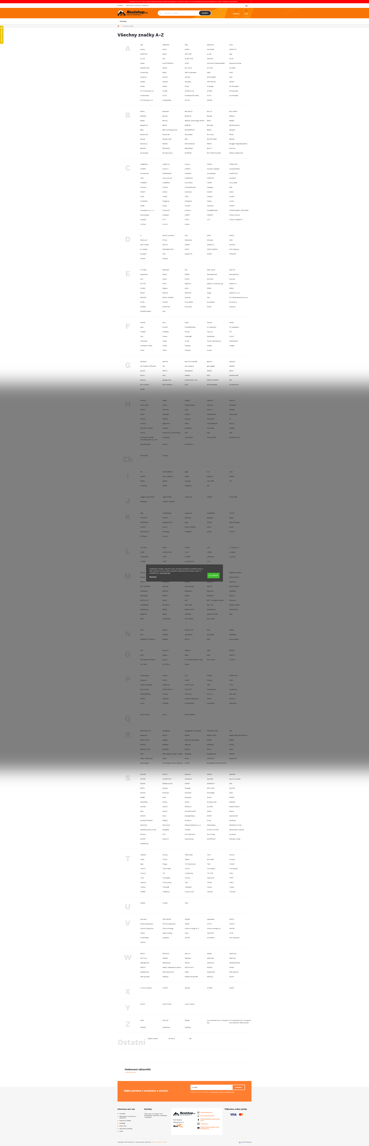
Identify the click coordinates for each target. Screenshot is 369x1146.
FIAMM (142, 332)
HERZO (165, 419)
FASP (187, 322)
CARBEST (143, 183)
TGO (208, 864)
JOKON (209, 497)
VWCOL (143, 942)
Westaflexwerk (234, 963)
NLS (141, 635)
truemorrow (189, 892)
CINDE (164, 196)
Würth (231, 977)
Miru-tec (210, 605)
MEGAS (165, 591)
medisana (144, 591)
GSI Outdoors (167, 384)
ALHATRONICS (167, 63)
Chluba (165, 455)
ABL (141, 45)
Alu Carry (188, 68)
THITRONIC (211, 869)
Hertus (142, 419)
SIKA (231, 793)
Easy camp (211, 270)
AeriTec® (210, 49)
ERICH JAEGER (167, 297)
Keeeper (210, 518)
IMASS (142, 476)
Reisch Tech (144, 740)
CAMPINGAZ (167, 173)
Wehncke (210, 958)
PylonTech (233, 703)
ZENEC (187, 1020)
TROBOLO (166, 892)
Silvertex (188, 797)
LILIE (187, 552)
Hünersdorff (211, 437)
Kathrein (188, 518)
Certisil (209, 192)
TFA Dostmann (190, 864)
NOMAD (165, 635)
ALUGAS (232, 68)
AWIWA (209, 100)
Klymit (164, 527)
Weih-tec (232, 958)
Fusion (209, 350)
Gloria (142, 375)
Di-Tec (164, 240)
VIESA (142, 933)
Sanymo (188, 774)
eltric (187, 288)
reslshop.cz (204, 1124)
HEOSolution (211, 414)
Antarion (143, 77)
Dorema (232, 245)
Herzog (187, 419)
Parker (164, 675)
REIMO (187, 735)
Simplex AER (211, 802)
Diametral (188, 240)
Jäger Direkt (167, 497)
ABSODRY (165, 45)
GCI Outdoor (189, 366)
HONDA (165, 428)
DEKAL (231, 235)
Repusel (188, 745)
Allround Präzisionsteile (216, 63)
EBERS (187, 274)
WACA (142, 953)
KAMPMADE (166, 513)
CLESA (231, 196)
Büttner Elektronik (236, 153)
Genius (142, 371)
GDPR (121, 1131)
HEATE (142, 410)
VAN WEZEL (166, 919)
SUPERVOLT (211, 839)
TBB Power (189, 855)
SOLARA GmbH (190, 811)
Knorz (209, 527)
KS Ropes (143, 536)
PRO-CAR (232, 694)
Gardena (143, 361)
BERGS (231, 121)
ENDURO (188, 293)
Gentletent (189, 371)
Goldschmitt (233, 375)
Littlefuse (210, 557)
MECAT (209, 586)
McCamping (189, 586)
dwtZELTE (188, 254)
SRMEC (165, 820)
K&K (141, 513)
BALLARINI (233, 111)
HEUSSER (210, 419)
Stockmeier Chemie (236, 830)
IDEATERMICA (167, 472)
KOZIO (209, 532)
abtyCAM (210, 45)
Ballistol (143, 116)
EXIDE (209, 307)
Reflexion (143, 735)
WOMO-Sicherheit (191, 977)
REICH (164, 735)
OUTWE (232, 660)
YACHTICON (166, 1004)
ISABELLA (188, 486)
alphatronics (145, 68)
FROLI (164, 350)
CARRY (209, 183)
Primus (165, 694)
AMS (208, 72)
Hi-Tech (143, 423)
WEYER (209, 967)
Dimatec (210, 240)
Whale (231, 967)
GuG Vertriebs (212, 384)
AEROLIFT (233, 49)
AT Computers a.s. (147, 91)
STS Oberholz (190, 834)
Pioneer (210, 680)
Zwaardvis (166, 1027)
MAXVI (142, 582)
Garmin (165, 361)
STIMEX (188, 830)
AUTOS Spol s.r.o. (146, 100)
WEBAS (165, 958)
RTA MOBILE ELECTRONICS (172, 763)
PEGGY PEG (233, 675)
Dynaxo (165, 258)
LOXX (164, 561)
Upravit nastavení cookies (159, 1142)
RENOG (142, 745)
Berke (164, 125)
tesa (141, 864)
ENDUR (165, 293)
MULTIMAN (189, 619)
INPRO (164, 481)
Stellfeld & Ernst (235, 825)
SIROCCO (188, 807)
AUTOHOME (233, 95)
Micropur (232, 600)
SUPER (142, 839)
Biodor (209, 130)
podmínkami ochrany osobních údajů (222, 1092)
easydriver (144, 274)
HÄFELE (210, 400)
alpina (164, 68)
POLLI (231, 685)
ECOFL (187, 279)
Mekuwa (210, 591)
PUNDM (165, 703)
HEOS (142, 414)
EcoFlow (210, 279)
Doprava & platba (125, 1120)
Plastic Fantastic (146, 685)
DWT (164, 254)
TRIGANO (188, 887)
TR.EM (209, 882)
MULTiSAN (211, 619)
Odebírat (238, 1087)
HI (230, 419)
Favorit (209, 322)
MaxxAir (210, 582)
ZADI (142, 1020)
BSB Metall (189, 148)
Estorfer (188, 297)
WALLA (187, 953)
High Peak (166, 423)
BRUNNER (166, 148)
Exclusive (188, 307)
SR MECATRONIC (146, 820)
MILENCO (166, 605)
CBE (230, 187)
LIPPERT (188, 557)
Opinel (164, 655)
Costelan (165, 215)
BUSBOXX (188, 153)
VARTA (231, 919)
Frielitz (209, 346)
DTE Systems (234, 249)
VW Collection (234, 938)
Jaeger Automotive (147, 497)
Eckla (164, 279)
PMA (208, 685)
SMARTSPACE (234, 807)
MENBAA (232, 591)
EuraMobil (211, 302)
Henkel (231, 410)
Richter (187, 749)
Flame (164, 336)
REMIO (209, 740)
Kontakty (120, 5)
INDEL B (210, 476)
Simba (164, 802)
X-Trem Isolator (146, 988)
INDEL (187, 476)
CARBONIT (166, 183)
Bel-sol (164, 121)
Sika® (142, 797)
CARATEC (210, 178)
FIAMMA (165, 332)
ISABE (164, 486)
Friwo (142, 350)
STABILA (188, 820)
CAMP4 (187, 169)
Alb (163, 59)
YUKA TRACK (189, 1004)
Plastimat (166, 685)
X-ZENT (165, 988)
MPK (231, 614)
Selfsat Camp (167, 783)
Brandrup (143, 144)
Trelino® (165, 887)
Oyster (187, 664)
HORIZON (188, 428)
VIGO (186, 933)
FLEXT (231, 336)
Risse (231, 749)
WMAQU (165, 977)
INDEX (142, 481)
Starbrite (143, 825)
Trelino (142, 887)
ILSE (231, 472)
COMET (232, 206)
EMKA (209, 288)
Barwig (209, 116)
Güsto (142, 389)
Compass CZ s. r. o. (147, 210)
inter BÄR (210, 481)
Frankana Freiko (146, 346)
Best (141, 130)
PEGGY (209, 675)
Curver (165, 224)
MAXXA (187, 582)
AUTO (209, 95)
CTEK (187, 219)
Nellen (164, 630)
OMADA (187, 650)
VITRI (231, 933)
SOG (141, 811)
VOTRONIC (211, 938)
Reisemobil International (238, 735)
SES (230, 783)
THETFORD (166, 869)
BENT (209, 121)
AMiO (164, 72)
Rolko (164, 758)
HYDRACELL (189, 444)
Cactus (187, 164)
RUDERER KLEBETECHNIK (216, 763)
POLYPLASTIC (167, 689)
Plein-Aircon (189, 685)
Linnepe (232, 552)
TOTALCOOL (167, 882)
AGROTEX (143, 54)
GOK (208, 375)
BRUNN (143, 148)
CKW (186, 196)
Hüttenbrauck (234, 437)
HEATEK (165, 410)
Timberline (189, 873)
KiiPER (209, 522)
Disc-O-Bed (144, 245)
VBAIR (187, 924)
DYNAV (209, 254)
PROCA (142, 699)
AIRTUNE (188, 54)
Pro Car (210, 694)
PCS (186, 675)
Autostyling (166, 100)
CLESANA (144, 201)
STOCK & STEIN (213, 830)
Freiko (164, 346)
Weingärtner (144, 963)
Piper (231, 680)
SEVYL (142, 788)
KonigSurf (188, 532)
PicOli (164, 680)
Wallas (209, 953)
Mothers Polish (212, 614)
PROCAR (165, 699)
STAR (209, 820)
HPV (186, 433)
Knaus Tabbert (190, 527)
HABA (164, 400)
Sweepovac (144, 843)
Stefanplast (211, 825)
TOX (186, 882)
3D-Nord (171, 1038)
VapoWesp (210, 919)
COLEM (187, 206)
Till (163, 873)
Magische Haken (235, 572)
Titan (231, 873)
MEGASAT (188, 591)
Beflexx (232, 116)
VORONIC (165, 938)
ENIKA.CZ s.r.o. (234, 293)
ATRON (209, 91)
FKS (141, 336)
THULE (143, 873)
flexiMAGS (211, 336)
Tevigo (164, 864)
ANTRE (187, 77)
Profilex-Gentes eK (192, 699)
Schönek (188, 793)
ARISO (164, 86)
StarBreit (232, 820)
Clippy (209, 201)
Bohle (231, 134)
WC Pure (143, 958)
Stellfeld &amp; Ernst (148, 830)
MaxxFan (232, 582)
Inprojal (187, 481)
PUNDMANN (189, 703)
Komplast (166, 532)
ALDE (231, 59)
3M (190, 1038)
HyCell (164, 444)
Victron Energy (167, 928)
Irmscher (143, 486)
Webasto (188, 958)
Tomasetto (166, 878)
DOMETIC (210, 245)
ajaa (230, 54)
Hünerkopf (189, 437)
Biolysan (232, 130)
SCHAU (143, 793)
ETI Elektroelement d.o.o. (238, 297)
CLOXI (231, 201)
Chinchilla (144, 455)
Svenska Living (234, 839)
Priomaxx (188, 694)
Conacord (166, 210)
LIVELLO (232, 557)
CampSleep (211, 173)
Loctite (142, 561)
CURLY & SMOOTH (236, 219)
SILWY (209, 797)
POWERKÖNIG (145, 694)
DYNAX (142, 258)
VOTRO (187, 938)
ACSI (231, 45)
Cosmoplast (144, 215)
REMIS (231, 740)
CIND (142, 196)
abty (186, 45)
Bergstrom (144, 125)
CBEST (142, 192)
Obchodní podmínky (125, 1128)
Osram (164, 660)
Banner (165, 116)
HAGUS (232, 400)
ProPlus (232, 699)
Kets (186, 522)
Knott (231, 527)
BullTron (232, 148)
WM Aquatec (145, 977)
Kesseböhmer (167, 522)
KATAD (231, 513)
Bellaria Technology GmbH (194, 121)
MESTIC (232, 596)
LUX (208, 561)
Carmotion (189, 183)
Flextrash (143, 341)
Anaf (231, 72)
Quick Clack (144, 714)
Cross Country (234, 215)
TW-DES (232, 892)
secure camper (235, 779)
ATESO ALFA (189, 91)
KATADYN (143, 518)
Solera (231, 811)
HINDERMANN (212, 423)
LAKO (164, 547)
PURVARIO (210, 703)
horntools (210, 428)
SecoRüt (210, 779)
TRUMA (210, 892)
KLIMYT (143, 527)
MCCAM (165, 586)
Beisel (142, 121)
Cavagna (210, 187)
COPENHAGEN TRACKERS (238, 210)
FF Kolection (211, 327)
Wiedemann (144, 972)
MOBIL (164, 609)
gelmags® (210, 366)
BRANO (165, 144)
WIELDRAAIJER (168, 972)
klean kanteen (234, 522)
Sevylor (165, 788)
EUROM (143, 307)
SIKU (164, 797)
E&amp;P (165, 270)
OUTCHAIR (211, 660)
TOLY (142, 878)
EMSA (231, 288)
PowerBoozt (211, 689)
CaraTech (232, 178)
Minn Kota (188, 605)
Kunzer (165, 536)
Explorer (232, 307)
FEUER (164, 327)
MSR (142, 619)
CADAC (209, 164)
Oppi (186, 655)
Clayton (210, 196)
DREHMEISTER (167, 249)
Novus (187, 639)
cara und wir (167, 178)
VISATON (210, 933)
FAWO (231, 322)
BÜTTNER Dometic (214, 153)
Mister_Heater (234, 605)
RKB (141, 754)
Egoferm (188, 284)
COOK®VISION (212, 210)
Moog (164, 614)
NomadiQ (210, 635)
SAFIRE (143, 774)
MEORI (164, 596)
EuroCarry (233, 302)
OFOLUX (165, 650)
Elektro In (232, 284)
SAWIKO (232, 774)
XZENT (231, 988)
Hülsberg (165, 437)
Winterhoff (211, 972)
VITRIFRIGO (144, 938)
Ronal (187, 758)
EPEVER (143, 297)
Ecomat (232, 279)
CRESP (187, 215)
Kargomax (188, 513)
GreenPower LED (191, 380)
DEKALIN (143, 240)
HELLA (209, 410)
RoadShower (211, 754)
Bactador (165, 111)
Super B (165, 839)
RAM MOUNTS (145, 731)
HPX (208, 433)
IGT (208, 472)
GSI (230, 380)
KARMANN (211, 513)
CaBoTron (166, 164)
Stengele (165, 830)
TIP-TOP (210, 873)
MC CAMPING (145, 586)
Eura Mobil (189, 302)
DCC (186, 235)
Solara (164, 811)
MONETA (143, 614)
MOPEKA (188, 614)
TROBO (142, 892)
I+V (141, 472)
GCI (163, 366)
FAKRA (142, 322)
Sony (164, 816)
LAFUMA (143, 547)
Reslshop (210, 745)
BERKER (188, 125)
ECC (141, 279)
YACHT (142, 1004)
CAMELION (233, 164)
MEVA (164, 600)
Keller (231, 518)
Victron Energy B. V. (192, 928)
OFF (141, 650)
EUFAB (164, 302)
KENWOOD (144, 522)
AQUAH (165, 82)
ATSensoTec (144, 95)
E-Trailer (143, 270)
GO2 (163, 375)
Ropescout (233, 758)
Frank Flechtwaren (214, 341)
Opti (208, 655)
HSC (230, 433)
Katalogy (122, 1123)
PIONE (187, 680)
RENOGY (165, 745)
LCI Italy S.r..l (234, 547)
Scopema (188, 779)
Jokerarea (188, 497)
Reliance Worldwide (192, 740)
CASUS (165, 187)
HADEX (187, 400)
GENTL (165, 371)
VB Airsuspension (146, 924)
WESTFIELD (189, 967)
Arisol (187, 86)
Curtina (143, 224)
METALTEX (144, 600)
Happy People (190, 405)
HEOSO (187, 414)
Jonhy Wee (233, 497)
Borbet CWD (166, 139)
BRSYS (209, 144)
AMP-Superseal (190, 72)
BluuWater (189, 134)
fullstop (188, 350)
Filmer (187, 332)
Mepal (187, 596)
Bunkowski (144, 153)
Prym (142, 703)
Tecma (231, 855)
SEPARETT (211, 783)
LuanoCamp (189, 561)
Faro (164, 322)
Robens (232, 754)
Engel (209, 293)
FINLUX (210, 332)
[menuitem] (123, 21)
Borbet (142, 139)
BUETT (209, 148)
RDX (230, 731)
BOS (186, 139)
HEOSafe (165, 414)
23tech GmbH (153, 1038)
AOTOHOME (211, 77)
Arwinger (210, 86)
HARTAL (210, 405)
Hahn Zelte (144, 405)
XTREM (209, 988)
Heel (186, 410)
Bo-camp (210, 134)
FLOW (187, 341)
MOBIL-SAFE (189, 609)
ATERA (164, 91)
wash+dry (232, 953)
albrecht (210, 59)
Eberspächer (234, 274)
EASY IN (232, 270)
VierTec (232, 928)
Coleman (210, 206)
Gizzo (231, 371)
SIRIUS (164, 807)
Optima (232, 655)
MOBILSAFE (233, 609)
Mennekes (144, 596)
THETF (142, 869)
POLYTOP (188, 689)
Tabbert (143, 855)
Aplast (142, 82)
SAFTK (165, 774)
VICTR (209, 924)
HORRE (231, 428)
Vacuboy (143, 919)
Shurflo (232, 788)
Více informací (165, 573)
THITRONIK (233, 869)
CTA (164, 219)
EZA (163, 311)
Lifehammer (167, 552)
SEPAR (187, 783)
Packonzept (144, 675)
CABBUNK (144, 164)
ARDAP (231, 82)
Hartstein (232, 405)
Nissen (231, 630)
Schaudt (165, 793)
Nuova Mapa (234, 639)
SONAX (142, 816)
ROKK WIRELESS (146, 758)
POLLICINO (144, 689)
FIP (230, 332)
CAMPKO (188, 173)
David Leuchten (168, 235)
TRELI (231, 882)
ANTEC (165, 77)
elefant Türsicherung (215, 284)
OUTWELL (166, 664)
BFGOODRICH (190, 130)
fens (141, 327)
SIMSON (232, 802)
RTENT (187, 763)
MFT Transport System (215, 600)
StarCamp (166, 825)
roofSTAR (210, 758)
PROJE (209, 699)
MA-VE (142, 572)
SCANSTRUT (167, 779)
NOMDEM (232, 635)
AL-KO (142, 59)
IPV (230, 481)
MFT (186, 600)
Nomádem (189, 635)
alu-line (210, 68)
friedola (187, 346)
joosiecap (143, 501)
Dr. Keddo (143, 249)
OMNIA (231, 650)
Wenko (187, 963)
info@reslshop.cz (206, 1112)
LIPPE (164, 557)
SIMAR (231, 797)
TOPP (231, 878)
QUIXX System (190, 714)
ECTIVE (143, 284)
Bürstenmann (167, 153)
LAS (208, 547)
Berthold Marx (234, 125)
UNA (186, 903)
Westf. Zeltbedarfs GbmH (171, 967)
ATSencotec (233, 91)
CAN (142, 178)
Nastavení (152, 577)
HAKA (164, 405)
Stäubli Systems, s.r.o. (193, 825)
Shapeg (187, 788)
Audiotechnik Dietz (192, 95)
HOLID (231, 423)
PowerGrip (233, 689)
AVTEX (187, 100)
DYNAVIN (232, 254)
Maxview (165, 582)
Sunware (232, 834)
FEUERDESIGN (190, 327)
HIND (187, 423)
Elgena (164, 288)
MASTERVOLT (234, 577)
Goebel (187, 375)
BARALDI (188, 116)
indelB (231, 476)
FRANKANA (233, 341)
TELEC (164, 859)
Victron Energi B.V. (147, 928)
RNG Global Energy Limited (172, 754)
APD (230, 77)
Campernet (144, 173)
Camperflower (234, 169)
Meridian (210, 596)
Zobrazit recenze (130, 1072)
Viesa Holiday (167, 933)
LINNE (209, 552)
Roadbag (188, 754)
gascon (209, 361)
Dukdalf (143, 254)
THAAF (232, 864)
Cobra (164, 206)
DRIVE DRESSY (212, 249)
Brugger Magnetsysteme (238, 144)
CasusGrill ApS (190, 187)
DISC (231, 240)
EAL (186, 270)
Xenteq (187, 988)
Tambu (165, 855)
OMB (208, 650)
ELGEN (142, 288)
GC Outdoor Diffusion (148, 366)
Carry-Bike (233, 183)
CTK (208, 219)
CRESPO (210, 215)
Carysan (143, 187)
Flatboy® (188, 336)
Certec (164, 192)
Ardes (142, 86)
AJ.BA (209, 54)
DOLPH (165, 245)
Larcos (187, 547)
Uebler (142, 903)
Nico (208, 630)
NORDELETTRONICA (147, 639)
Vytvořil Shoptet (246, 1142)
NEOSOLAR (189, 630)
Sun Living (211, 834)
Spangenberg (190, 816)
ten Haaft (210, 859)
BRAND (231, 139)
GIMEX (209, 371)
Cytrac (187, 224)
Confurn (188, 210)
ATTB (164, 95)
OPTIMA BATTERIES (147, 660)
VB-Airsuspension (169, 924)
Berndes (210, 125)
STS (163, 834)
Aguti (164, 54)
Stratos (143, 834)
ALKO (187, 63)
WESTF (143, 967)
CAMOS (143, 169)
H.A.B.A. (143, 400)
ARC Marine (211, 82)
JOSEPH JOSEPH (168, 501)
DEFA (209, 235)
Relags (164, 740)
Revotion (165, 749)
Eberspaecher (212, 274)
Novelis (165, 639)
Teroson (232, 859)
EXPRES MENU (145, 311)
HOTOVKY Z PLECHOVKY (171, 433)
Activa (142, 49)
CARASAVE (189, 178)
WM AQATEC (234, 972)
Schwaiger (211, 793)
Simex (187, 802)
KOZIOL (232, 532)
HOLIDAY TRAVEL (146, 428)
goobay (142, 380)
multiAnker (166, 619)
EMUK (142, 293)
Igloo (186, 472)
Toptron (143, 882)
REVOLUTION (145, 749)
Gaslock (232, 361)
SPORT (209, 816)
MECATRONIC (234, 586)
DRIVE (187, 249)
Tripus (209, 887)
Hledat (205, 13)
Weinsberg (166, 963)
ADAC (164, 49)
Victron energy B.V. (214, 928)
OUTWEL (143, 664)
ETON (142, 302)
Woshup (210, 977)
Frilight (231, 346)
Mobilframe (211, 609)
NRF (208, 639)
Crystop (143, 219)
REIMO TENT (211, 735)
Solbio (209, 811)
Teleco (187, 859)
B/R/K (142, 111)
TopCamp (210, 878)
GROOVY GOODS (213, 380)
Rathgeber (166, 731)
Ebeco (164, 274)
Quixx (164, 714)
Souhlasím (214, 575)
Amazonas (144, 72)
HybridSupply (145, 444)
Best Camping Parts (169, 130)
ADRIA (187, 49)
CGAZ (231, 192)
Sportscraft (233, 816)
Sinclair (143, 807)
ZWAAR (143, 1027)
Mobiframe (144, 609)
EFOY (164, 284)
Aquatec (188, 82)
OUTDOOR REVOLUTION (193, 660)
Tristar (231, 887)
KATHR (165, 518)
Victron (232, 924)
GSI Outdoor (144, 384)
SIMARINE (144, 802)
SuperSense (189, 839)
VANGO (187, 919)
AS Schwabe (234, 86)
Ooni (142, 655)
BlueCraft (166, 134)
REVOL (231, 745)
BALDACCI (188, 111)
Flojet (164, 341)
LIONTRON (144, 557)
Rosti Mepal (144, 763)
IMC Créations (167, 476)
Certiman (188, 192)
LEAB (142, 552)
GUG (186, 384)
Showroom (123, 1126)
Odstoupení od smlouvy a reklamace (137, 5)
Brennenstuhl (190, 144)
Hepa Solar (233, 414)
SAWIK (209, 774)
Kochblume (144, 532)
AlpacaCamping (235, 63)
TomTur (188, 878)
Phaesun (143, 680)
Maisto (142, 577)
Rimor (209, 749)
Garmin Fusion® (191, 361)
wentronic (210, 963)
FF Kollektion (234, 327)
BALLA (209, 111)
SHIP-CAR (210, 788)
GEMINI (232, 366)
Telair (142, 859)
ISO (208, 486)
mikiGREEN (144, 605)
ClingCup (165, 201)
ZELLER (165, 1020)
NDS (141, 630)
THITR (187, 869)
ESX (208, 297)
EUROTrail (166, 307)
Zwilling (188, 1027)
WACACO (165, 953)
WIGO (187, 972)
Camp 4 (165, 169)
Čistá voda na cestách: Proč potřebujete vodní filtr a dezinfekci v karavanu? (155, 1115)
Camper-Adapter (213, 169)
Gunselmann (234, 384)
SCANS (142, 779)
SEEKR (142, 783)
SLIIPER (210, 807)
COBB (142, 206)
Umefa (164, 903)
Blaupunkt (144, 134)
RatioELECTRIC (212, 731)
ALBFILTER (189, 59)
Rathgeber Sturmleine (193, 731)
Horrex (142, 433)
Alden (142, 63)
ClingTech (188, 201)
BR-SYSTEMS (212, 139)
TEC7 (209, 855)
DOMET (187, 245)
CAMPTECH (233, 173)
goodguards (166, 380)
